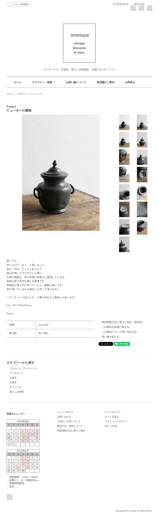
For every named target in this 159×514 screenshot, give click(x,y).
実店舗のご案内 (105, 82)
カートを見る (112, 416)
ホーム (17, 82)
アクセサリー (17, 373)
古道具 (13, 377)
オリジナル (15, 387)
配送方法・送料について (70, 426)
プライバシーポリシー (116, 421)
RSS (107, 426)
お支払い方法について (68, 421)
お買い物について (76, 82)
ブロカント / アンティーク (29, 94)
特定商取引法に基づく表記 (71, 430)
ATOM (114, 426)
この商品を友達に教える (115, 326)
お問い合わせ (64, 416)
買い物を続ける (110, 336)
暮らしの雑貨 (17, 391)
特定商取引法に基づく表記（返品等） (123, 322)
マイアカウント (120, 3)
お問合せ (130, 82)
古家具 (13, 382)
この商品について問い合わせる (119, 331)
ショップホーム (65, 412)
